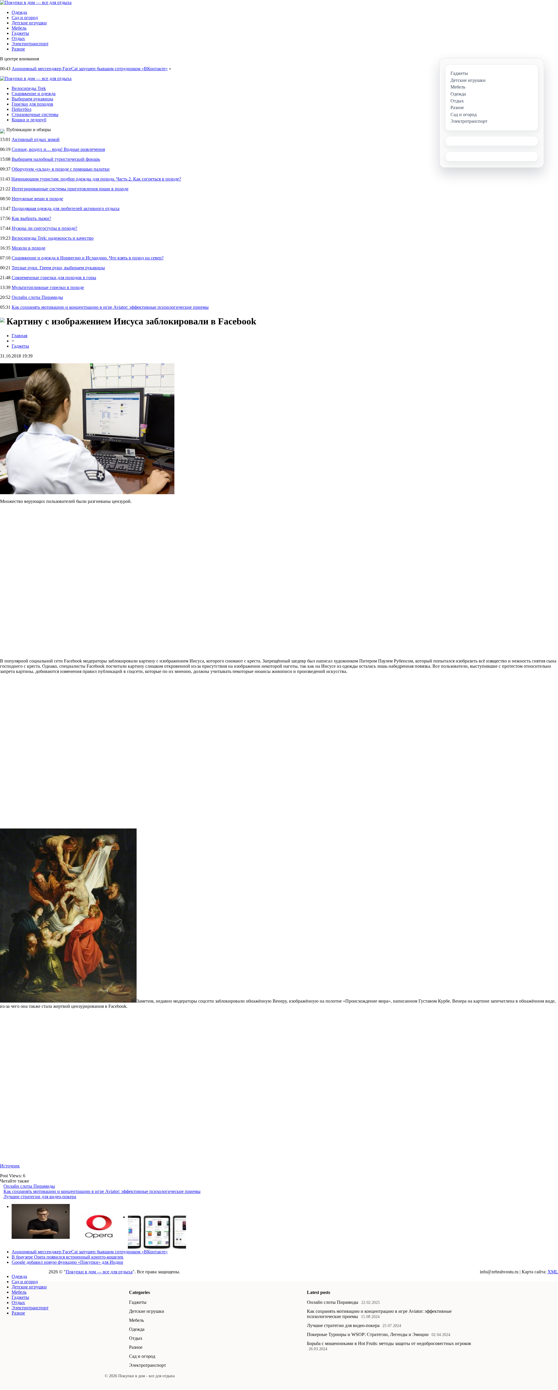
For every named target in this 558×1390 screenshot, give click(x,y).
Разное (18, 48)
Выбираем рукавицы (32, 98)
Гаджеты (20, 33)
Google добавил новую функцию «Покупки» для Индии (67, 1262)
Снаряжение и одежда (34, 93)
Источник (10, 1165)
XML (553, 1271)
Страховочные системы (35, 114)
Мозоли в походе (28, 247)
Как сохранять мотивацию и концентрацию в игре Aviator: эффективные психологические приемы (110, 307)
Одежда (19, 12)
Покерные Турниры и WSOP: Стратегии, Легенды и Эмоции (368, 1334)
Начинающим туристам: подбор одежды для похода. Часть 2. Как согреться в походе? (96, 178)
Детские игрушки (29, 22)
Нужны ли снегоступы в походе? (44, 228)
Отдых (18, 38)
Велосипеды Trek (29, 88)
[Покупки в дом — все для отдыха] (35, 2)
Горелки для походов (32, 104)
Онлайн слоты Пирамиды (37, 297)
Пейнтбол (21, 109)
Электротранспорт (30, 43)
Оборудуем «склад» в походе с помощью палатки (61, 169)
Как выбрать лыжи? (31, 218)
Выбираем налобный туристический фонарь (56, 159)
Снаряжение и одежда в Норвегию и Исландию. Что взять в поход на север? (88, 257)
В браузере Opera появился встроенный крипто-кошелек (68, 1256)
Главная (19, 335)
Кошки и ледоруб (29, 119)
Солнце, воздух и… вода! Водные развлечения (58, 149)
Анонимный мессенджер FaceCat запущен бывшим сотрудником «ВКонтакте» (90, 68)
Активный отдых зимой (36, 139)
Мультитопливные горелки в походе (48, 287)
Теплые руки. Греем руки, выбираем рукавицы (58, 267)
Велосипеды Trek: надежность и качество (53, 238)
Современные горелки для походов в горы (54, 277)
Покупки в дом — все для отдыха (99, 1271)
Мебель (19, 28)
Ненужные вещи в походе (37, 198)
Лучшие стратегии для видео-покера (39, 1196)
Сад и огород (25, 17)
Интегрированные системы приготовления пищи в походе (70, 188)
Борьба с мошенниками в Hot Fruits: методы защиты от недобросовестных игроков (389, 1343)
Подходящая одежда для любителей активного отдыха (65, 208)
